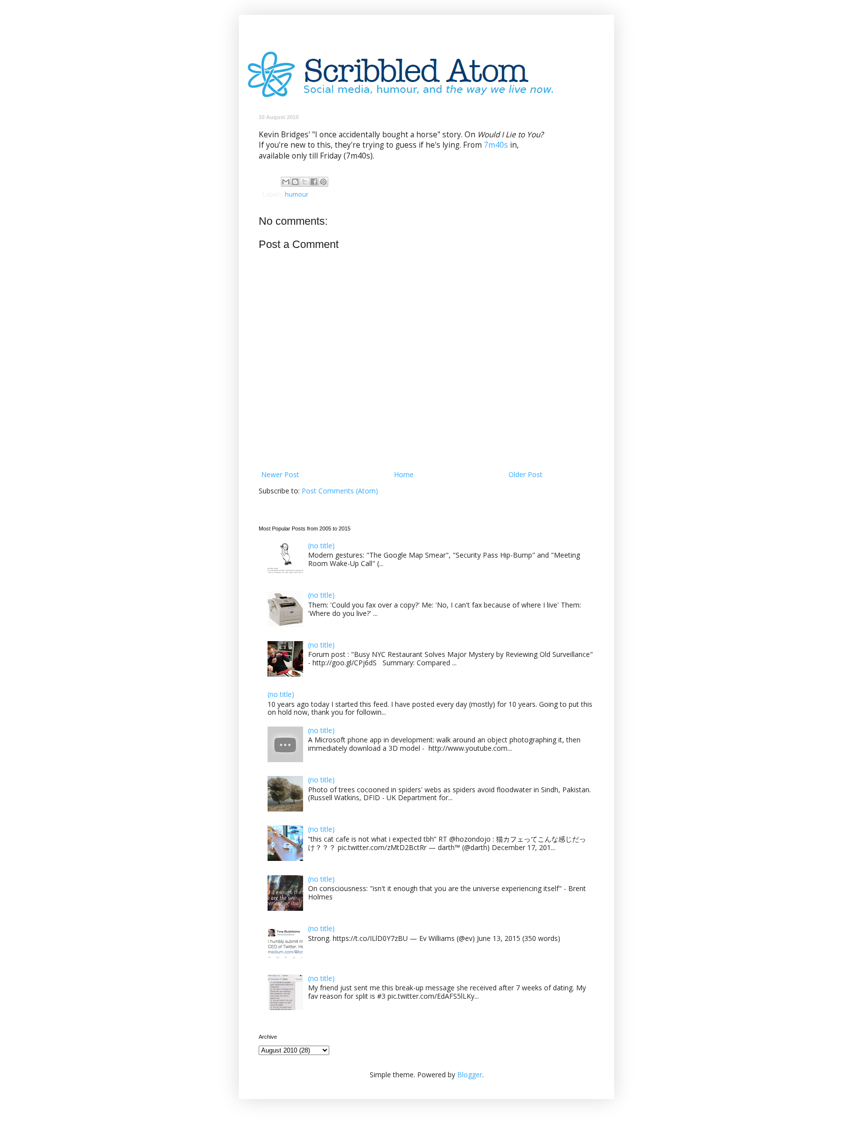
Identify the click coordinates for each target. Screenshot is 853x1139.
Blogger (469, 1074)
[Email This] (286, 182)
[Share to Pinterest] (323, 182)
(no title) (321, 545)
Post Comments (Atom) (340, 490)
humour (297, 194)
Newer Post (280, 474)
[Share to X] (305, 182)
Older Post (525, 474)
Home (404, 474)
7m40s (496, 145)
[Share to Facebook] (314, 182)
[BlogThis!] (295, 182)
